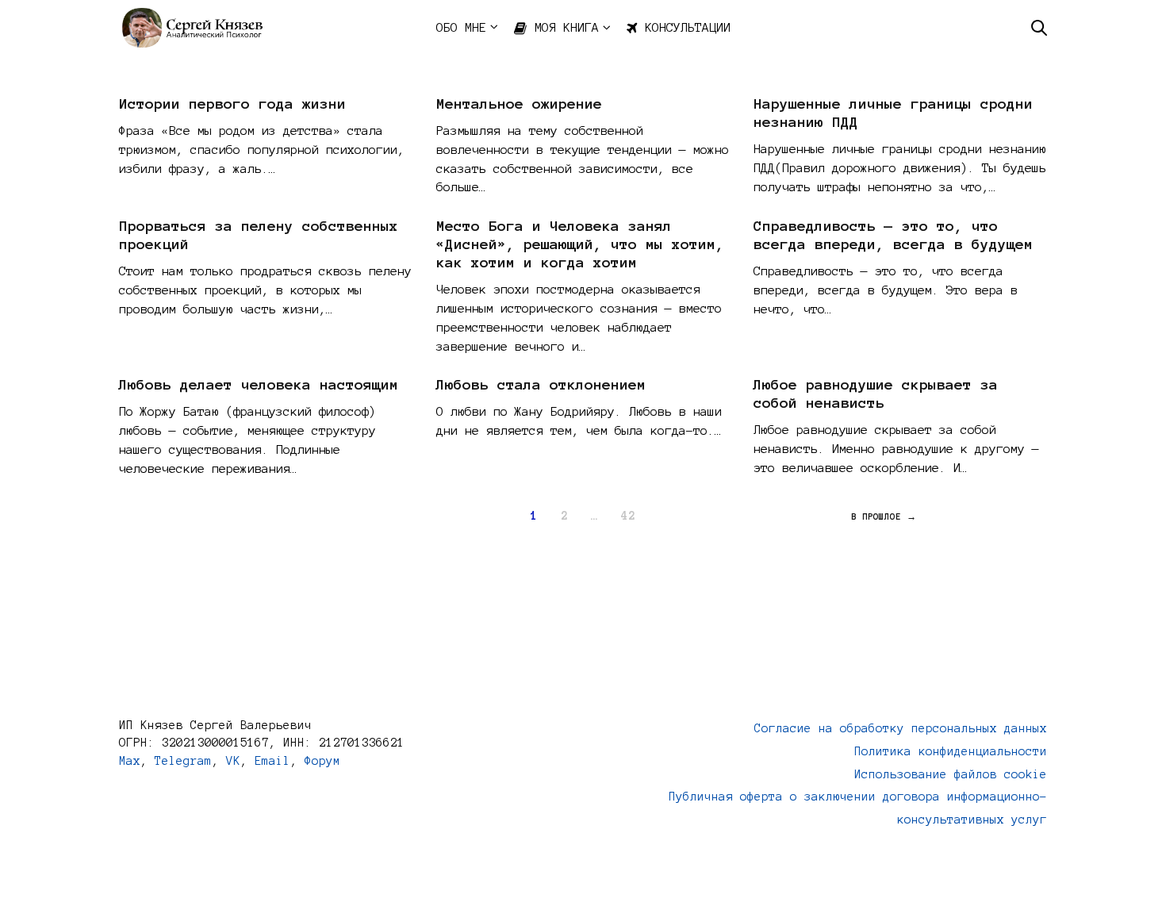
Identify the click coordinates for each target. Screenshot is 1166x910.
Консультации (688, 27)
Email (272, 760)
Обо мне (461, 27)
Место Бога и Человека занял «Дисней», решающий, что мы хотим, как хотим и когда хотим (580, 244)
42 (628, 515)
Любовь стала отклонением (541, 385)
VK (233, 760)
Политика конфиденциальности (950, 751)
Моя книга (567, 27)
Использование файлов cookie (950, 774)
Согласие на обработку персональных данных (900, 728)
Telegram (183, 760)
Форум (322, 760)
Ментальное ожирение (519, 104)
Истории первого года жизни (232, 104)
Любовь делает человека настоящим (258, 385)
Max (129, 760)
